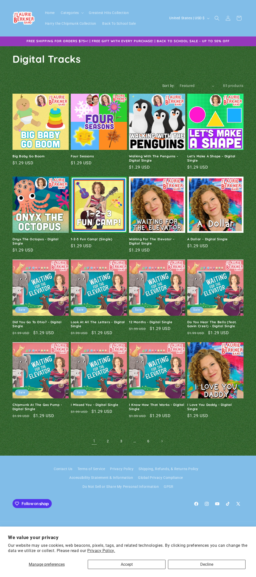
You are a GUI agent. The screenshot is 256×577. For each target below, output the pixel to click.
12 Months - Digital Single (150, 322)
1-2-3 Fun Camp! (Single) (91, 239)
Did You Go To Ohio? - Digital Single (37, 324)
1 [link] (94, 441)
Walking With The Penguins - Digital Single (153, 158)
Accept (127, 564)
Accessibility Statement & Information (101, 478)
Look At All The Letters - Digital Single (98, 324)
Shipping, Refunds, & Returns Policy (168, 469)
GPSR (168, 487)
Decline (206, 564)
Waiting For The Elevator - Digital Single (151, 241)
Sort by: (168, 86)
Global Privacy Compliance (160, 478)
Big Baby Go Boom (28, 156)
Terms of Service (91, 469)
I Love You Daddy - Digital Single (209, 407)
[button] (72, 12)
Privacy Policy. (101, 550)
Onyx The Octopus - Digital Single (35, 241)
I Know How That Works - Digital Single (156, 407)
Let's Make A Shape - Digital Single (211, 158)
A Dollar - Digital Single (207, 239)
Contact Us (63, 469)
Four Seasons (82, 156)
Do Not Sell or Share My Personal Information (120, 487)
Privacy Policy (122, 469)
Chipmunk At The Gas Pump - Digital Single (37, 407)
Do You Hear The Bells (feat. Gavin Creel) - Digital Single (212, 324)
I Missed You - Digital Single (94, 405)
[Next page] (161, 441)
